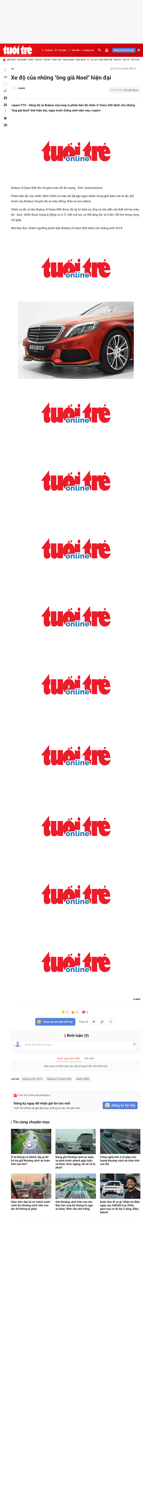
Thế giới (47, 60)
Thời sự (38, 60)
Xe (88, 60)
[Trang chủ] (4, 60)
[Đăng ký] (120, 1105)
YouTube (62, 50)
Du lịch (94, 60)
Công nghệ (80, 60)
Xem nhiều (22, 60)
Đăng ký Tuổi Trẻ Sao (124, 50)
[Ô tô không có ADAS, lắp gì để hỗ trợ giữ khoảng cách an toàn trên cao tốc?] (31, 1141)
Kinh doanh (68, 60)
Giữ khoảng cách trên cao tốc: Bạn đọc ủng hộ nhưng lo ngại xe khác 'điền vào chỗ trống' (74, 1205)
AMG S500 (82, 1079)
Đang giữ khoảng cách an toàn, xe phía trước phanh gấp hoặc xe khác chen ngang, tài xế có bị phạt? (75, 1162)
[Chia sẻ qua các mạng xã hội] (110, 1022)
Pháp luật (57, 60)
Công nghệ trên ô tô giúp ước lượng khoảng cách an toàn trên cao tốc (120, 1160)
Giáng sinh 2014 (32, 1079)
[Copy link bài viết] (102, 1022)
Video (30, 60)
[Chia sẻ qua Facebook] (93, 1022)
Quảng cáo (89, 50)
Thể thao (135, 60)
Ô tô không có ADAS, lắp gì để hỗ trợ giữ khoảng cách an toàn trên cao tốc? (30, 1160)
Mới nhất (11, 60)
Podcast (49, 50)
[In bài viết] (5, 125)
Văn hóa (117, 60)
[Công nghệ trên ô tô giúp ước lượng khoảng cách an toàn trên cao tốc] (120, 1141)
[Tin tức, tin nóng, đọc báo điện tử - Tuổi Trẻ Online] (17, 50)
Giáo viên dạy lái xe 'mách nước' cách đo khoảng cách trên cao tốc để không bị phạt (31, 1205)
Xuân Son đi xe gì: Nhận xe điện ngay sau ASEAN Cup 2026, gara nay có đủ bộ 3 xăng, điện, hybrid (120, 1207)
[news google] (124, 90)
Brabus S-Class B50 (59, 1079)
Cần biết (75, 50)
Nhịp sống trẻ (105, 60)
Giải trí (126, 60)
